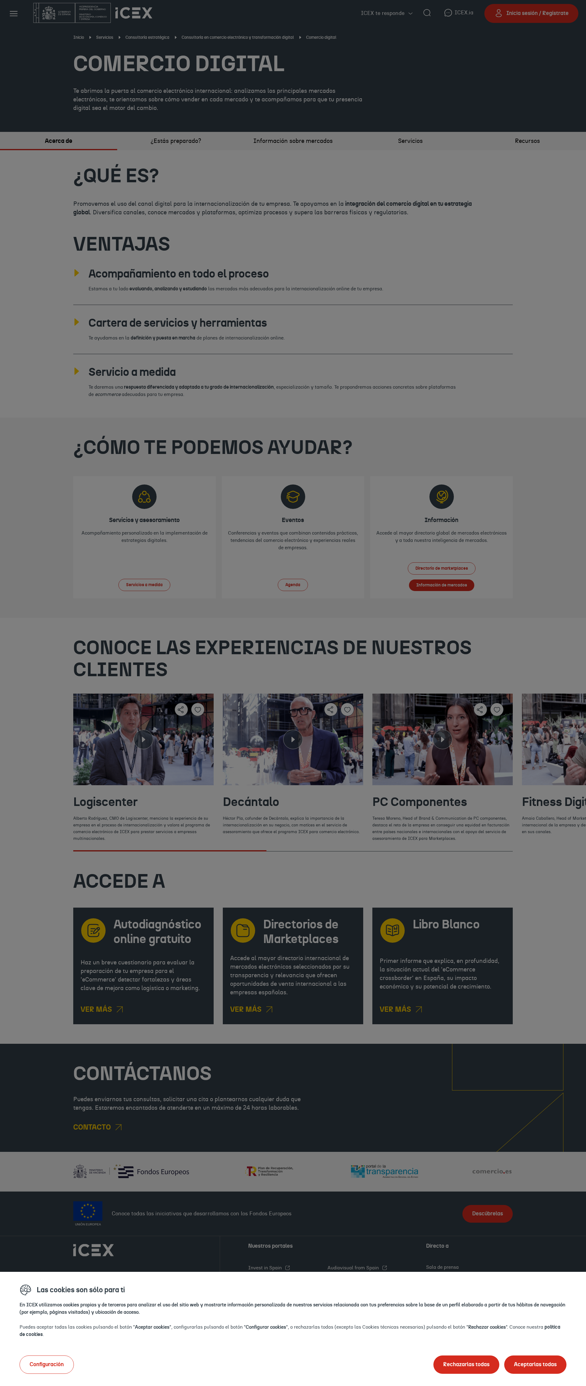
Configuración (47, 1364)
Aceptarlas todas (535, 1364)
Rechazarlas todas (466, 1364)
